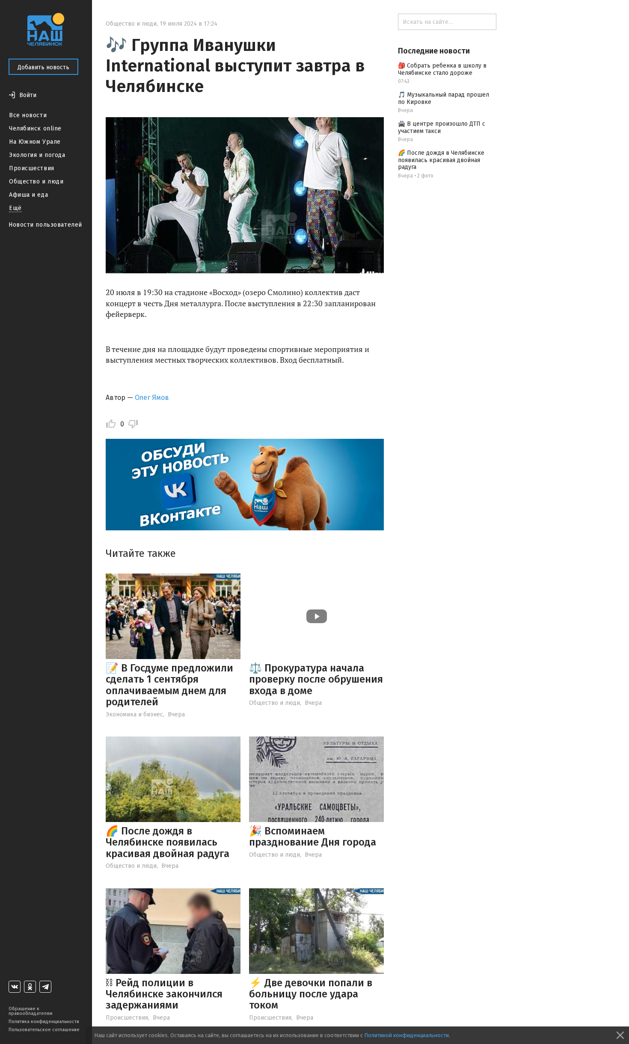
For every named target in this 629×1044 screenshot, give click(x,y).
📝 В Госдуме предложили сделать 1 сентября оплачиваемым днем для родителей (169, 685)
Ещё (15, 208)
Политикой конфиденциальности (406, 1035)
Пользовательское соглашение (44, 1029)
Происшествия (31, 168)
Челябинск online (35, 128)
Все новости (28, 115)
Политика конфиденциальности (44, 1021)
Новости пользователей (45, 224)
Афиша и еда (28, 194)
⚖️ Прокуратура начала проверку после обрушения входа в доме (316, 679)
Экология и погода (37, 155)
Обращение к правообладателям (30, 1011)
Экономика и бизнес (134, 714)
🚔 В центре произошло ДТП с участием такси (441, 127)
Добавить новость (43, 67)
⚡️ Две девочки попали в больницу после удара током (310, 994)
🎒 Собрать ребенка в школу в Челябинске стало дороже (442, 69)
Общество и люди (36, 181)
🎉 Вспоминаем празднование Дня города (312, 836)
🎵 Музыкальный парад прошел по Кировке (443, 98)
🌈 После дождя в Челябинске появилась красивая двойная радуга (167, 842)
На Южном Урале (35, 141)
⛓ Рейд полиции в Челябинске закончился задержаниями (164, 994)
